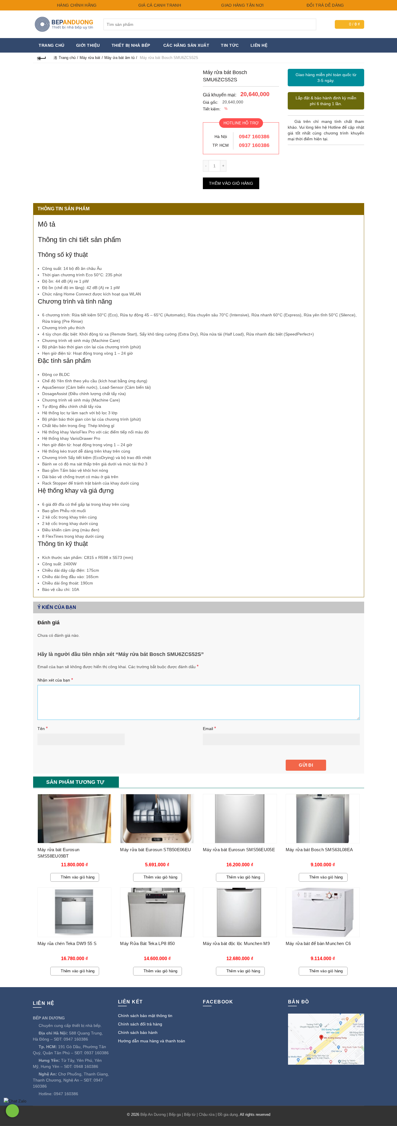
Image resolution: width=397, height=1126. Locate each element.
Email (209, 728)
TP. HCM (220, 145)
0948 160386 (86, 1066)
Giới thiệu (88, 45)
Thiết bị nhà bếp (131, 45)
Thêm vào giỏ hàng (231, 183)
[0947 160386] (12, 1110)
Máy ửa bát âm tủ (119, 57)
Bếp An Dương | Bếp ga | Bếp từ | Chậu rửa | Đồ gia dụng (189, 1114)
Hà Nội (220, 136)
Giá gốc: (210, 102)
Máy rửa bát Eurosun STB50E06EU (155, 849)
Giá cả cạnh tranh (159, 5)
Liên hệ (259, 45)
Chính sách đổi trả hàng (140, 1024)
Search (310, 24)
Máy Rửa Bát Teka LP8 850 (147, 943)
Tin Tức (230, 45)
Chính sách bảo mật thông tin (145, 1015)
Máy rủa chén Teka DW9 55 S (67, 943)
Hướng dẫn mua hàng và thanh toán (151, 1041)
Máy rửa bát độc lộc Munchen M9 (236, 943)
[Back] (42, 58)
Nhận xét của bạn (55, 679)
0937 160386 (254, 145)
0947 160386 (254, 136)
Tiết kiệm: (212, 109)
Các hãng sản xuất (186, 45)
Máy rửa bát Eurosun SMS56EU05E (239, 849)
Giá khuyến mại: (219, 94)
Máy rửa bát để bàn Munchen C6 (318, 943)
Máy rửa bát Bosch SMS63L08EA (319, 849)
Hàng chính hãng (76, 5)
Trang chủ (52, 45)
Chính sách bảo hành (138, 1032)
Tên (42, 728)
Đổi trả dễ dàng (324, 5)
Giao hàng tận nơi (242, 5)
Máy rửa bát (90, 57)
